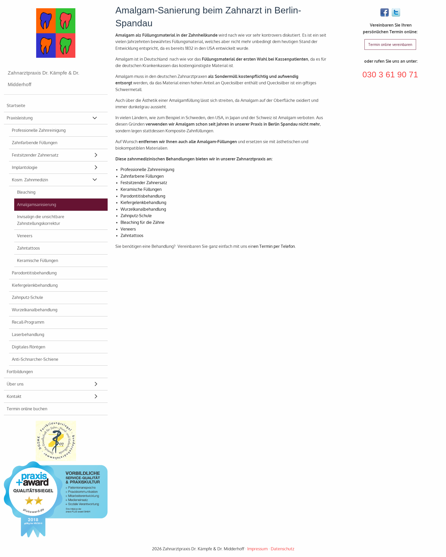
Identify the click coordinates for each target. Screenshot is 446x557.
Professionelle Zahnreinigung (39, 130)
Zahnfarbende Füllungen (34, 142)
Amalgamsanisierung (36, 204)
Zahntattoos (28, 248)
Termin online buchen (27, 408)
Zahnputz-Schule (27, 297)
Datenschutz (282, 548)
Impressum (257, 548)
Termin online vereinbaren (390, 44)
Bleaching (26, 192)
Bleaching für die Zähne (142, 222)
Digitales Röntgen (28, 346)
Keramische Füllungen (37, 260)
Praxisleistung (20, 117)
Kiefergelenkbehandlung (35, 285)
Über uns (15, 384)
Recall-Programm (28, 322)
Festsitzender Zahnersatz (35, 155)
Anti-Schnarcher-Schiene (35, 359)
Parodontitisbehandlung (34, 272)
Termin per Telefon (277, 246)
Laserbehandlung (28, 334)
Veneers (24, 235)
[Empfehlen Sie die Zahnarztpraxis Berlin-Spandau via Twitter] (396, 12)
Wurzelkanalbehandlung (34, 309)
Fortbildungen (20, 371)
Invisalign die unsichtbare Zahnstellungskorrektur (40, 220)
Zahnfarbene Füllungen (142, 176)
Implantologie (24, 167)
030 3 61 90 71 (390, 74)
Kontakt (14, 396)
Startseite (16, 105)
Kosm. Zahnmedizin (30, 179)
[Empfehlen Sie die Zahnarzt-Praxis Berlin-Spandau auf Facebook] (384, 12)
